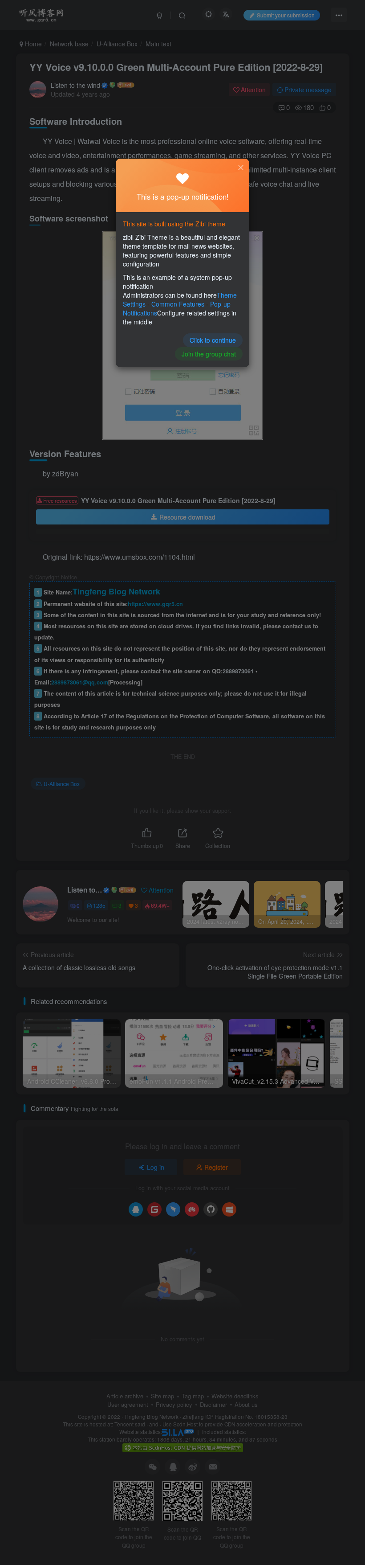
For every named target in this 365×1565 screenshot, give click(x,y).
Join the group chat (209, 353)
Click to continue (213, 340)
